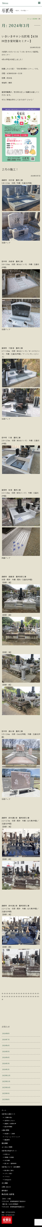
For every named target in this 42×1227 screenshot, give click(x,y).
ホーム (29, 19)
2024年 (35, 19)
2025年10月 (6, 1087)
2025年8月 (5, 1099)
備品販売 (7, 1140)
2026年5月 (5, 1051)
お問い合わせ (6, 1187)
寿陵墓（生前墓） (9, 1157)
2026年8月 (5, 1033)
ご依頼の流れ (8, 1117)
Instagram (7, 1179)
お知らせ (6, 1026)
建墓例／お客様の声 (10, 1123)
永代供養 (7, 1160)
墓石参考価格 (8, 1126)
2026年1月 (5, 1069)
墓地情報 (5, 1143)
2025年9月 (5, 1093)
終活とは (7, 1154)
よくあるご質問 (7, 1147)
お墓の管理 (5, 1130)
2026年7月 (5, 1039)
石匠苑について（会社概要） (11, 1167)
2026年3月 (5, 1063)
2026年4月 (5, 1057)
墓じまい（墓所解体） (10, 1163)
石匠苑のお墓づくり (8, 1114)
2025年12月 (6, 1075)
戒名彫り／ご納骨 (9, 1133)
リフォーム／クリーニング (12, 1137)
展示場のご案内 (8, 1170)
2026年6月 (5, 1045)
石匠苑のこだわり (9, 1120)
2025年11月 (6, 1081)
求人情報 (5, 1183)
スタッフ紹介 (8, 1173)
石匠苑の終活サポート (9, 1150)
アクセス (7, 1176)
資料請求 (5, 1190)
